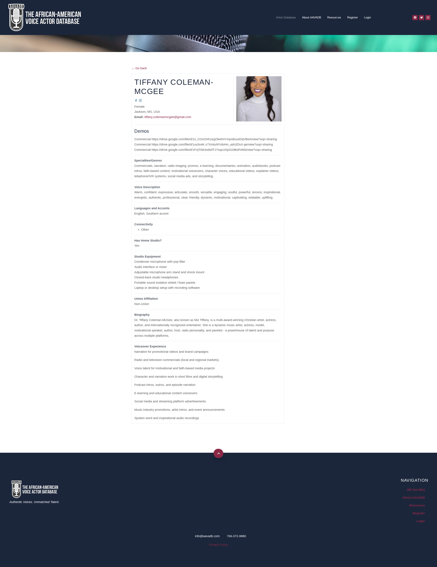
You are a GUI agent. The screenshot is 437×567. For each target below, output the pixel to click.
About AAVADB (311, 17)
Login (367, 17)
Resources (334, 17)
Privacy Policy (218, 545)
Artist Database (286, 17)
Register (352, 17)
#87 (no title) (416, 489)
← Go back (139, 68)
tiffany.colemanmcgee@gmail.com (167, 117)
